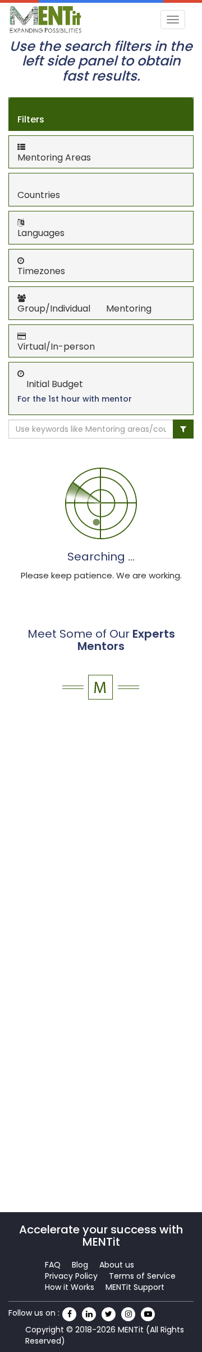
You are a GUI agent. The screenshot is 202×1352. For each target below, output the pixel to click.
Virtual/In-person (56, 346)
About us (116, 1264)
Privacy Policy (71, 1276)
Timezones (41, 271)
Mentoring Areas (54, 157)
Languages (41, 233)
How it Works (69, 1287)
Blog (80, 1264)
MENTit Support (134, 1287)
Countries (38, 195)
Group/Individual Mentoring (84, 308)
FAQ (53, 1264)
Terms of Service (142, 1276)
